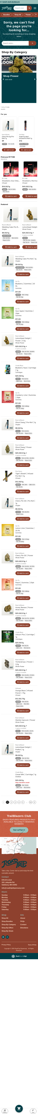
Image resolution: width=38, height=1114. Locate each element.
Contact (23, 924)
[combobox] (20, 8)
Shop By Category (9, 924)
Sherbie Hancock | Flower (25, 720)
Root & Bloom (6, 225)
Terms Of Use (32, 945)
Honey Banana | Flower (24, 607)
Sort (33, 1112)
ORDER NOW (7, 79)
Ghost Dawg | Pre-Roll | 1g (25, 422)
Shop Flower (10, 76)
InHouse (18, 688)
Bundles (6, 15)
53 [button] (31, 802)
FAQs (22, 921)
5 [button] (22, 802)
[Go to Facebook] (3, 937)
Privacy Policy (6, 944)
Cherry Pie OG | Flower (24, 555)
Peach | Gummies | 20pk (24, 583)
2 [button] (11, 802)
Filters (5, 1112)
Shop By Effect (7, 928)
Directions (24, 928)
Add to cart (12, 196)
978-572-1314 (7, 880)
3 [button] (15, 802)
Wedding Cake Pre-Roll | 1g (25, 259)
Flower (28, 15)
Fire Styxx (18, 471)
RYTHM (4, 178)
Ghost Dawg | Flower (23, 447)
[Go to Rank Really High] (19, 956)
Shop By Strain (7, 931)
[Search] (29, 8)
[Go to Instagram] (7, 937)
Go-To (17, 281)
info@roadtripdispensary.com (13, 888)
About (22, 918)
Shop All (17, 15)
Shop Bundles (7, 921)
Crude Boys (19, 365)
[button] (35, 8)
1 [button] (7, 802)
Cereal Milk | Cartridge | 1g (25, 774)
